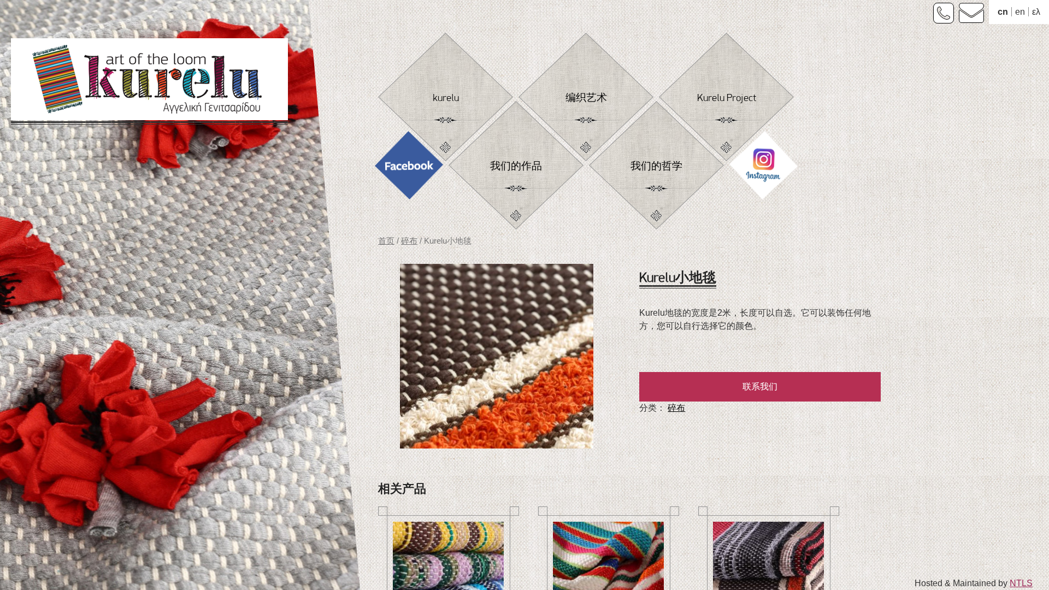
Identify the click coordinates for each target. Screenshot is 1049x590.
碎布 (409, 241)
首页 (386, 241)
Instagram (763, 169)
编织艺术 (586, 98)
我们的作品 (516, 166)
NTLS (1021, 583)
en (1020, 11)
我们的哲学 (656, 166)
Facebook (409, 168)
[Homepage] (149, 83)
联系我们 (759, 386)
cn (1003, 11)
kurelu (446, 98)
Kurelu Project (726, 98)
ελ (1036, 11)
